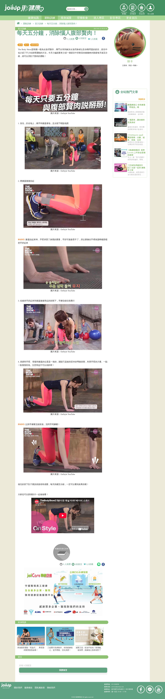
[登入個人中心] (150, 7)
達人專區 (99, 17)
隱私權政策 (40, 688)
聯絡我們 (51, 688)
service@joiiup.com (117, 687)
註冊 (152, 14)
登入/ (149, 14)
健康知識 (33, 17)
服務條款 (28, 688)
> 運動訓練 (26, 23)
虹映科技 (79, 697)
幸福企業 (141, 7)
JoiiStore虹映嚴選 (133, 13)
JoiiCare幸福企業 (142, 13)
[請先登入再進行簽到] (61, 552)
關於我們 (18, 688)
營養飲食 (82, 17)
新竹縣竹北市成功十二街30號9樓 (122, 689)
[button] (86, 9)
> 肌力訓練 (38, 23)
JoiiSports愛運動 (124, 13)
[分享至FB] (103, 38)
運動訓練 (49, 17)
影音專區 (115, 17)
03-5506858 (115, 684)
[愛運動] (123, 7)
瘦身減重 (66, 17)
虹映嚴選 (132, 7)
